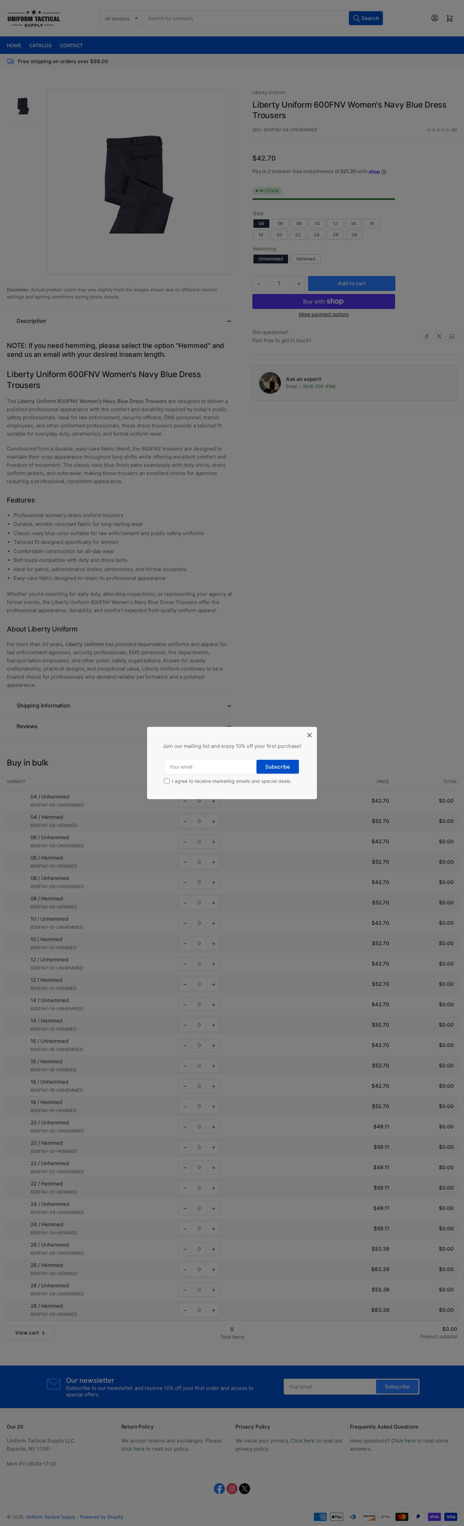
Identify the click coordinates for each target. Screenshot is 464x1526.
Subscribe (277, 767)
